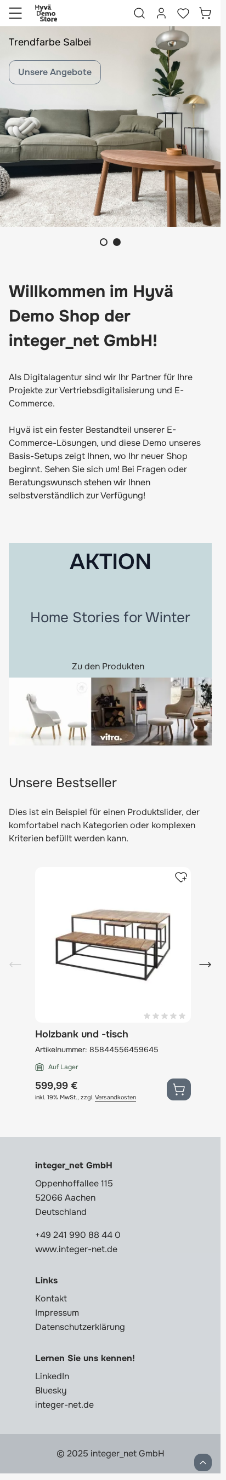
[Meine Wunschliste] (183, 13)
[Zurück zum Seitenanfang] (203, 1462)
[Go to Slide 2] (116, 242)
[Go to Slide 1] (103, 242)
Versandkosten (115, 1097)
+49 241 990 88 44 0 (78, 1235)
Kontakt (51, 1298)
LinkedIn (52, 1376)
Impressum (57, 1312)
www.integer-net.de (76, 1249)
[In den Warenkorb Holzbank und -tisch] (179, 1089)
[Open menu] (15, 13)
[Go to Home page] (46, 13)
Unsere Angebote (55, 72)
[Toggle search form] (139, 13)
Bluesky (51, 1390)
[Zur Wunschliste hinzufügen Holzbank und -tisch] (181, 877)
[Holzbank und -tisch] (113, 945)
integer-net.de (64, 1404)
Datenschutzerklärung (80, 1327)
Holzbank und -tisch (81, 1034)
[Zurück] (15, 964)
